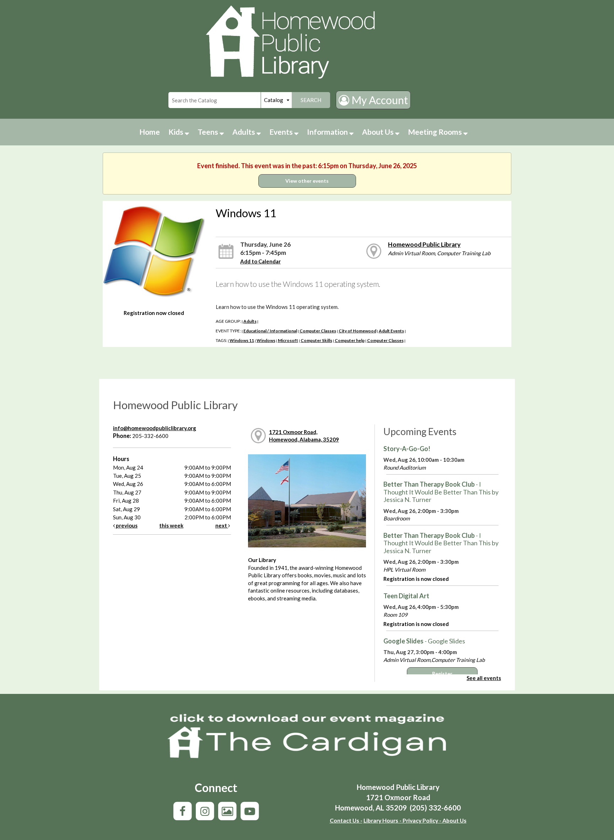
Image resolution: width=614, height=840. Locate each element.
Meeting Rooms (435, 131)
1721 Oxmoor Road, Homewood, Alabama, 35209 (304, 436)
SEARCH (311, 100)
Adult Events (391, 330)
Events (281, 131)
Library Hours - (382, 820)
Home (149, 131)
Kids (176, 131)
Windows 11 (242, 340)
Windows (266, 340)
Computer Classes (318, 330)
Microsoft (288, 340)
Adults (244, 131)
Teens (209, 131)
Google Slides (424, 641)
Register (442, 674)
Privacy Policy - (421, 820)
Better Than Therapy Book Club (441, 491)
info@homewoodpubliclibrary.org (154, 428)
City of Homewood (357, 330)
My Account (378, 99)
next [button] (221, 525)
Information (328, 131)
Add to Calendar (260, 261)
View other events (307, 181)
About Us (378, 131)
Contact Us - (346, 820)
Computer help (350, 340)
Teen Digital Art (406, 596)
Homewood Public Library (424, 244)
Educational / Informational (270, 330)
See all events (484, 678)
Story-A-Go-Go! (406, 449)
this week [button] (171, 525)
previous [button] (126, 525)
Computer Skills (316, 340)
